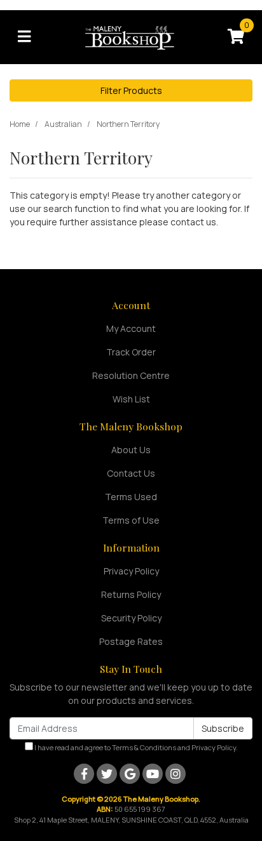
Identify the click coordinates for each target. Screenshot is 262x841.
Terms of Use (131, 520)
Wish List (131, 399)
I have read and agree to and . (135, 747)
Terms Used (131, 497)
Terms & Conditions (144, 747)
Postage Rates (131, 641)
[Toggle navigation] (24, 37)
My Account (131, 328)
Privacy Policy (131, 571)
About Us (131, 450)
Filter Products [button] (131, 90)
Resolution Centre (131, 375)
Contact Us (131, 473)
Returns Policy (131, 594)
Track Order (131, 352)
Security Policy (131, 618)
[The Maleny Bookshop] (131, 36)
